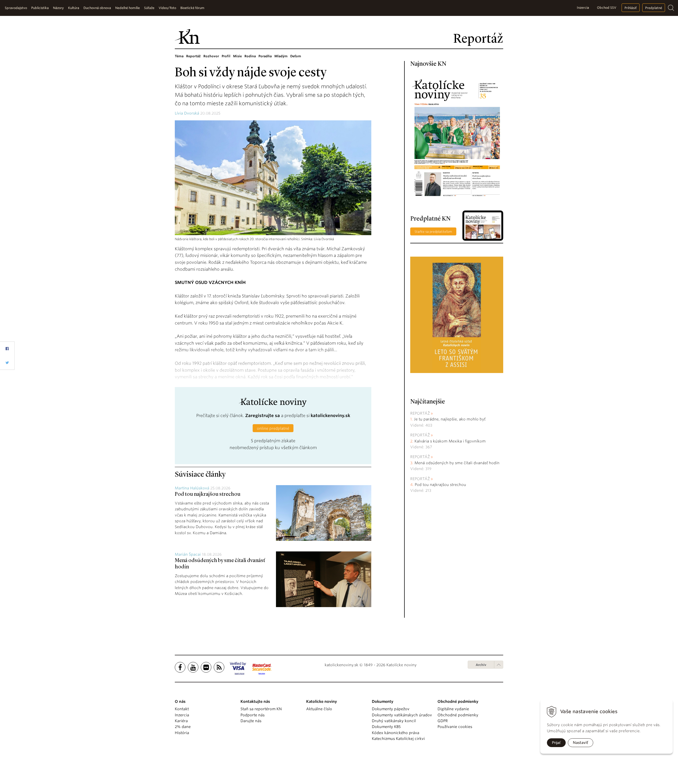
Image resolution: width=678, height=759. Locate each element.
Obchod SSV (606, 8)
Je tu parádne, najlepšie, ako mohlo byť (449, 419)
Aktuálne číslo (319, 709)
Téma (179, 56)
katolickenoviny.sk (330, 415)
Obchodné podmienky (458, 715)
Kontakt (182, 709)
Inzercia (583, 8)
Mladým (281, 56)
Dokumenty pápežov (390, 709)
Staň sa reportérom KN (261, 709)
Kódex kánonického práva (395, 733)
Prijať (556, 742)
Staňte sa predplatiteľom (433, 232)
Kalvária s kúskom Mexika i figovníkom (450, 441)
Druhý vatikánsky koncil (394, 721)
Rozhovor (211, 56)
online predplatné (273, 428)
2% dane (183, 727)
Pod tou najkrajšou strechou (207, 494)
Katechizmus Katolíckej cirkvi (398, 738)
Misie (237, 56)
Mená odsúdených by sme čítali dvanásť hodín (456, 463)
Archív (481, 665)
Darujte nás (250, 721)
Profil (226, 56)
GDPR (443, 721)
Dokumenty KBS (386, 727)
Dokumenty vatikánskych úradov (402, 715)
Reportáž (193, 56)
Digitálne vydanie (453, 709)
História (182, 733)
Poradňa (265, 56)
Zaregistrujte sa (262, 415)
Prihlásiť (631, 8)
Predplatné (653, 8)
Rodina (250, 56)
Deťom (295, 56)
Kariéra (181, 721)
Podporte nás (252, 715)
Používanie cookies (455, 727)
